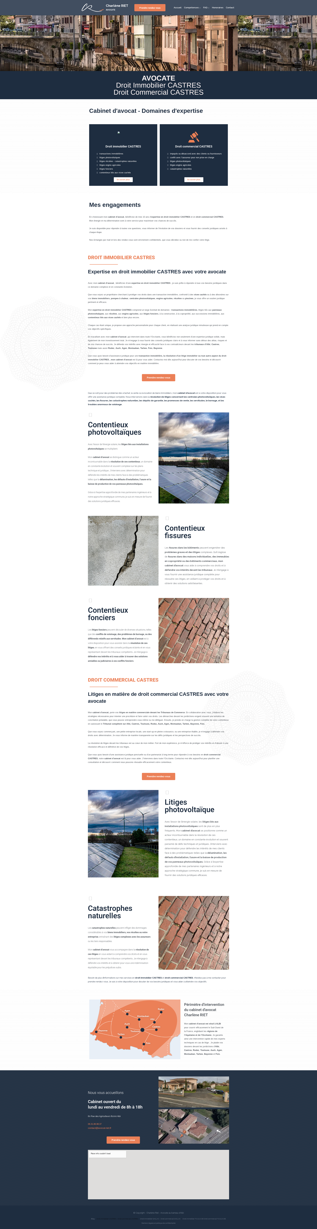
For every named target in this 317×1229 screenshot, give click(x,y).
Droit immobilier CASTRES (123, 146)
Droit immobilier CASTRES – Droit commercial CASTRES (117, 1219)
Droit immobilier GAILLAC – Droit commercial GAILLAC (160, 1219)
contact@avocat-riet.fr (99, 1128)
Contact (230, 7)
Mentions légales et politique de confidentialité (158, 1223)
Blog (93, 1219)
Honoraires (217, 7)
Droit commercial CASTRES (193, 146)
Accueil (177, 7)
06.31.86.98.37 (95, 1124)
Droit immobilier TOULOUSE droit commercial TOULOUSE (204, 1219)
